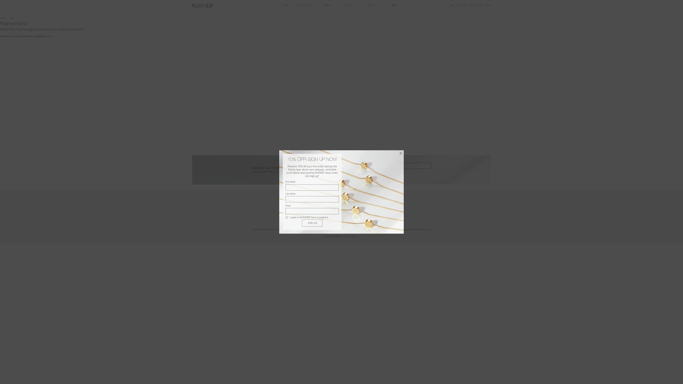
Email (287, 205)
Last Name (290, 193)
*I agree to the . (309, 217)
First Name (290, 182)
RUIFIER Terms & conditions (315, 217)
